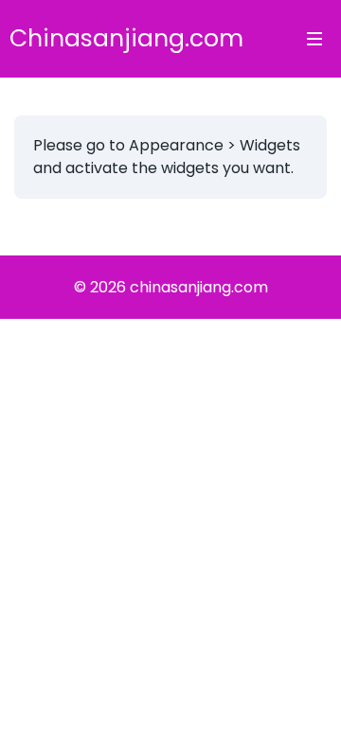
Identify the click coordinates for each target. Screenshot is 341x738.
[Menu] (314, 39)
